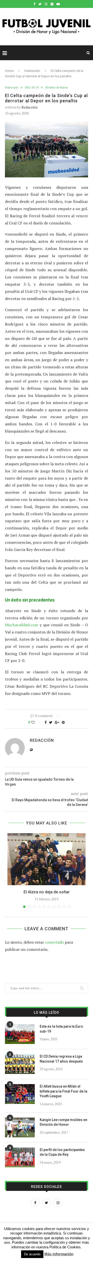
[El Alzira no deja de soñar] (46, 859)
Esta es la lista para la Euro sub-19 (61, 1028)
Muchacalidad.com (21, 625)
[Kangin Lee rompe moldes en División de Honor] (20, 1127)
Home (9, 71)
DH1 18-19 (31, 87)
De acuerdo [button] (32, 1254)
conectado (54, 942)
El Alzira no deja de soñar (47, 892)
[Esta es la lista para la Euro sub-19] (20, 1034)
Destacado (32, 71)
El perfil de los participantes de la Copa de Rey (62, 1152)
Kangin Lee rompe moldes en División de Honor (63, 1122)
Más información (58, 1254)
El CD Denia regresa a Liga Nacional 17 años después (61, 1058)
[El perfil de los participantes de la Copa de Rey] (20, 1157)
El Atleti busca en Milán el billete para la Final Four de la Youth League (63, 1091)
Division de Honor (56, 87)
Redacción (29, 107)
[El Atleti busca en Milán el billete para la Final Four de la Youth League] (20, 1094)
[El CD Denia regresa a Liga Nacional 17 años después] (20, 1064)
